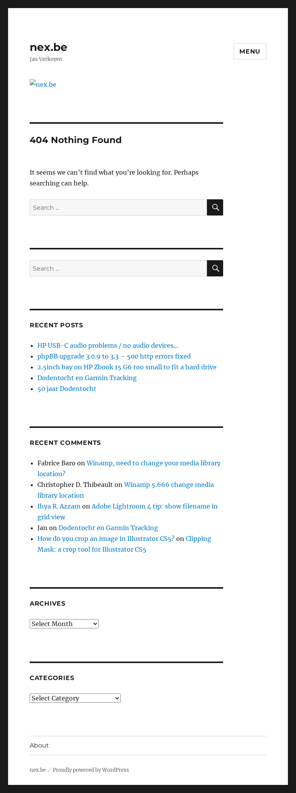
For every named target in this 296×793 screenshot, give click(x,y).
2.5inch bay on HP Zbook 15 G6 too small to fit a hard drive (127, 367)
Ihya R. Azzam (59, 506)
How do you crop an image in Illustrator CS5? (106, 538)
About (39, 745)
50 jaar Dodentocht (66, 388)
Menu (250, 51)
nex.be (48, 47)
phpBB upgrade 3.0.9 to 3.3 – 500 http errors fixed (114, 356)
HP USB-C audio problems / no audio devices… (107, 345)
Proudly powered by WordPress (91, 770)
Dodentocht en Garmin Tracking (87, 378)
